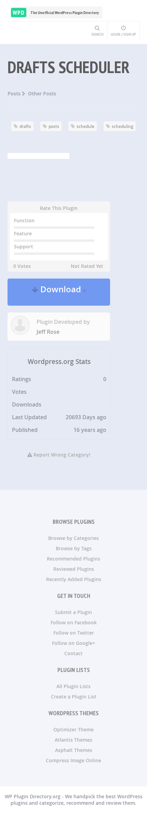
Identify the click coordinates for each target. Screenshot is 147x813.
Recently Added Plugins (73, 579)
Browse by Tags (74, 548)
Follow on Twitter (73, 632)
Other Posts (42, 93)
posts (54, 126)
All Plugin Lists (73, 686)
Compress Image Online (73, 760)
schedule (85, 126)
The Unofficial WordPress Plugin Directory (56, 12)
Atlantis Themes (73, 740)
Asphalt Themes (73, 750)
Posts (15, 93)
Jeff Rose (48, 331)
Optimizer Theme (73, 729)
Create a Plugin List (73, 696)
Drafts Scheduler (69, 67)
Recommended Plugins (73, 558)
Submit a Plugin (73, 612)
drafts (25, 126)
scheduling (122, 126)
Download (62, 292)
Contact (73, 653)
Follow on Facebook (74, 622)
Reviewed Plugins (73, 569)
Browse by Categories (73, 538)
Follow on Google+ (73, 643)
